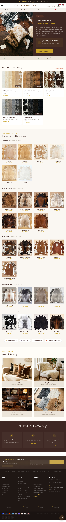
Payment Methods (37, 484)
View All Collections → (58, 68)
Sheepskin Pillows (6, 486)
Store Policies (36, 486)
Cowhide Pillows (25, 9)
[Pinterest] (12, 517)
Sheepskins (41, 9)
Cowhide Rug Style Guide (24, 490)
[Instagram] (6, 517)
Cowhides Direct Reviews (24, 496)
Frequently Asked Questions (22, 480)
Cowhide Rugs (8, 9)
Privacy (57, 513)
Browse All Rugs (43, 51)
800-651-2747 (53, 485)
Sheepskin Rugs (5, 484)
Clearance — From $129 (54, 340)
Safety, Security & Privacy (39, 490)
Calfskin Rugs (5, 490)
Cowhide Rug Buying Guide (23, 484)
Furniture (4, 492)
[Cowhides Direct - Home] (25, 5)
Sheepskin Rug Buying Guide (23, 488)
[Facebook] (3, 517)
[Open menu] (2, 5)
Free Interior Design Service (23, 493)
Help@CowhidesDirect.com (56, 487)
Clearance (57, 9)
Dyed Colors (26, 340)
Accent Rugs (5, 488)
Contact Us (36, 482)
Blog (19, 500)
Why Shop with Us (22, 498)
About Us (35, 479)
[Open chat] (61, 517)
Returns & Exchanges (38, 492)
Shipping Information (38, 488)
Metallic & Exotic (12, 340)
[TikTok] (9, 517)
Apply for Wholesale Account (38, 495)
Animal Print (38, 340)
